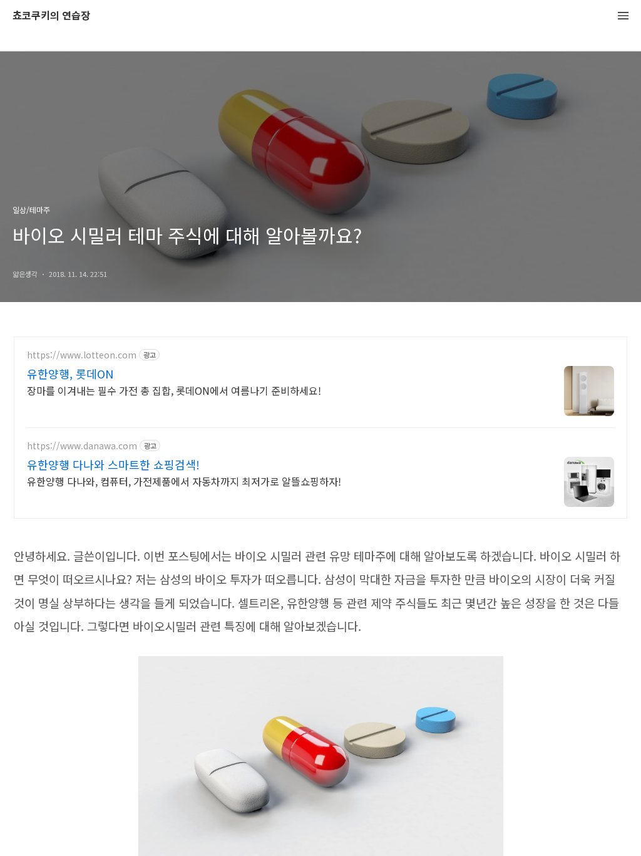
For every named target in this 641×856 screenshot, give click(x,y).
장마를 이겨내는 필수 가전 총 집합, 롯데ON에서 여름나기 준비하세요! (174, 390)
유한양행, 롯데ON (70, 373)
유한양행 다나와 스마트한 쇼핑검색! (113, 464)
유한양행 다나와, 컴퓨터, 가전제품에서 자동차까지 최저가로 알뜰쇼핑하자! (184, 481)
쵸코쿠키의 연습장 (51, 16)
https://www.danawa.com (82, 446)
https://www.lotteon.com (81, 355)
